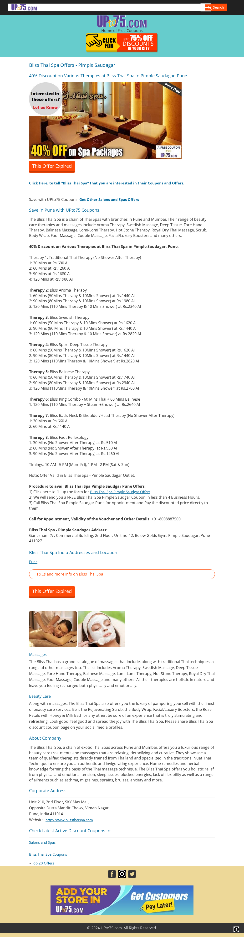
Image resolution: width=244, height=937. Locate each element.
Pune (33, 561)
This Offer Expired (52, 166)
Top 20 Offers (43, 863)
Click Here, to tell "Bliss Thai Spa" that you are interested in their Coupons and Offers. (106, 183)
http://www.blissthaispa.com (69, 819)
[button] (122, 574)
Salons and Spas (42, 842)
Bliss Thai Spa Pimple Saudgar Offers (120, 491)
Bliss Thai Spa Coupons (48, 854)
